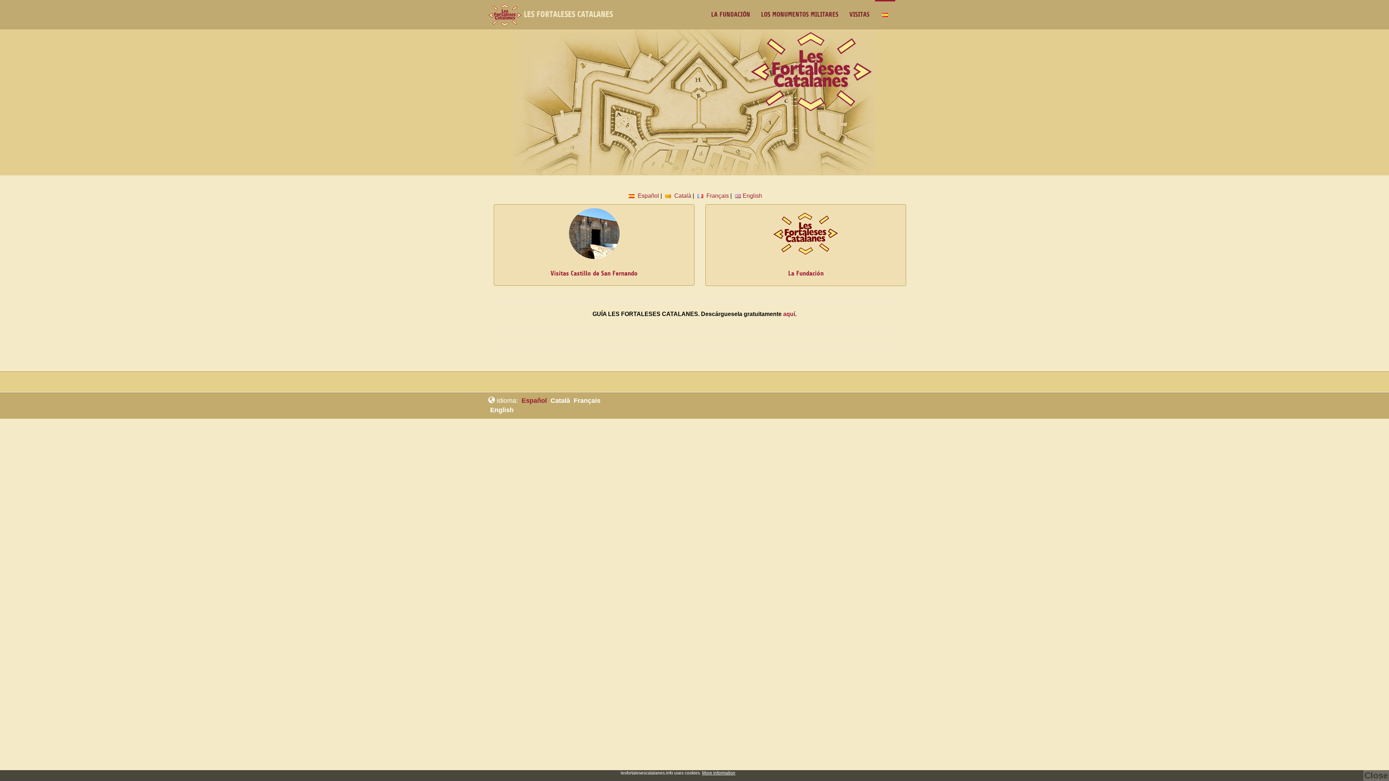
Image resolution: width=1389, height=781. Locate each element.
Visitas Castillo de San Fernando (594, 273)
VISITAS (859, 14)
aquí (789, 314)
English (752, 196)
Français (717, 196)
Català (682, 196)
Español (647, 196)
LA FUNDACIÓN (730, 14)
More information (718, 773)
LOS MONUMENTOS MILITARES (799, 14)
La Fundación (806, 273)
